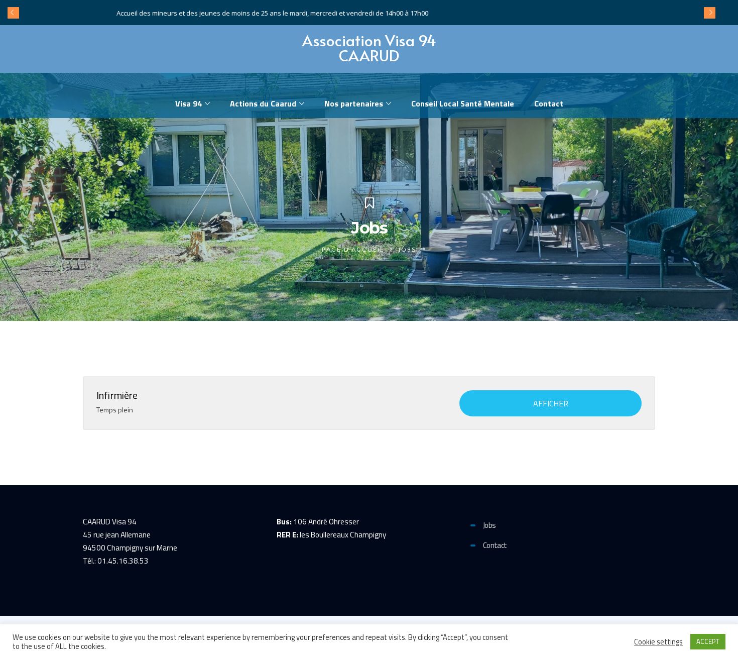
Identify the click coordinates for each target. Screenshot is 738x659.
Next (709, 13)
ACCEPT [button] (707, 641)
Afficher (550, 403)
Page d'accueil (353, 249)
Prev (13, 13)
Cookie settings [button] (658, 641)
